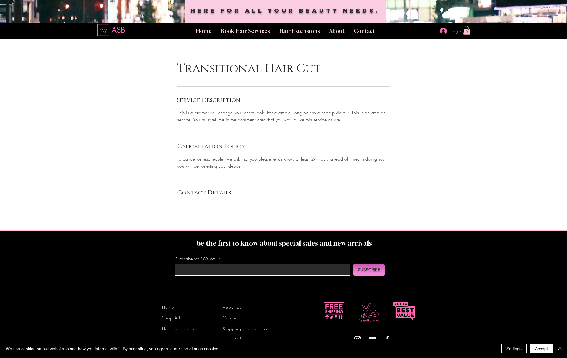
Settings (514, 349)
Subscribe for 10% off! (195, 259)
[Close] (559, 348)
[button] (466, 30)
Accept (541, 349)
